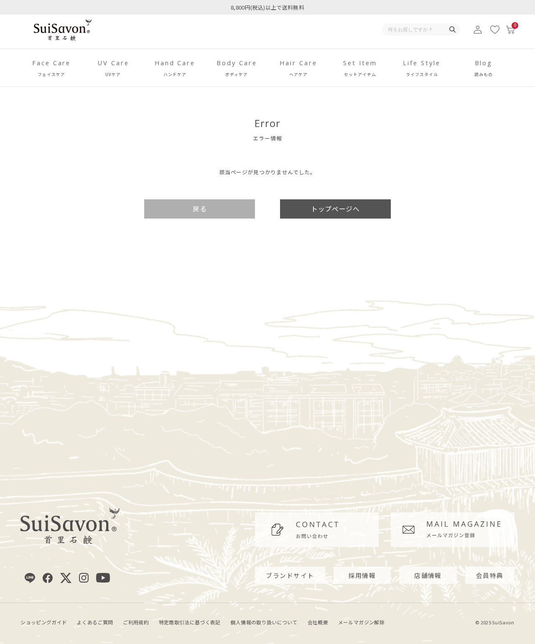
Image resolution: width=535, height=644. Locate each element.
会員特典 (490, 575)
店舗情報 (428, 575)
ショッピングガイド (43, 622)
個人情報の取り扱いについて (264, 622)
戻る (199, 209)
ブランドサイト (290, 575)
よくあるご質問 (95, 622)
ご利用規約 (136, 622)
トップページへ (335, 209)
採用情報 (362, 575)
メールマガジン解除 (361, 622)
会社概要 (318, 622)
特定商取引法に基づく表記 (190, 622)
